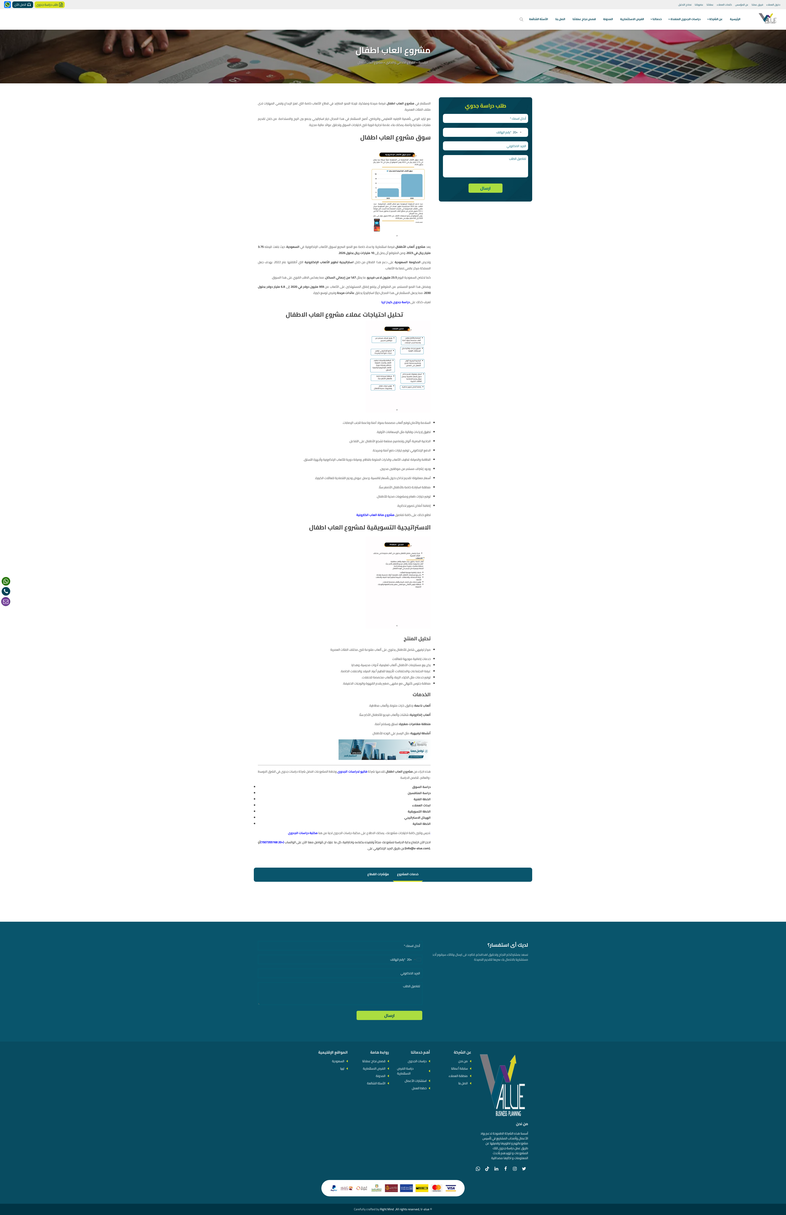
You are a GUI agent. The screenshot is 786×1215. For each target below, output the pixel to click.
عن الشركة (716, 19)
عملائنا (710, 4)
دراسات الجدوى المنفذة (686, 19)
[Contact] (5, 601)
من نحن (463, 1061)
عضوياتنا (699, 4)
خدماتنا (657, 19)
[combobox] (520, 132)
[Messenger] (7, 4)
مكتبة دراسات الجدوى (303, 833)
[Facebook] (505, 1169)
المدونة (608, 19)
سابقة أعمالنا (459, 1068)
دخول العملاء (773, 4)
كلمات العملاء (724, 4)
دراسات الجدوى (417, 1061)
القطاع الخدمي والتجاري (401, 62)
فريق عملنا (757, 4)
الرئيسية (735, 19)
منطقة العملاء (458, 1076)
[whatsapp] (6, 581)
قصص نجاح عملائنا (584, 19)
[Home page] (768, 19)
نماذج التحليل (684, 4)
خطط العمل (419, 1088)
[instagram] (515, 1169)
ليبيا (342, 1068)
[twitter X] (524, 1169)
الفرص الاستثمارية (632, 19)
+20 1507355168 (272, 842)
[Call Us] (6, 591)
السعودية (338, 1061)
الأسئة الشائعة (538, 19)
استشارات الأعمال (416, 1081)
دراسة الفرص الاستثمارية (405, 1070)
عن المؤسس (741, 4)
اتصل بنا (560, 19)
